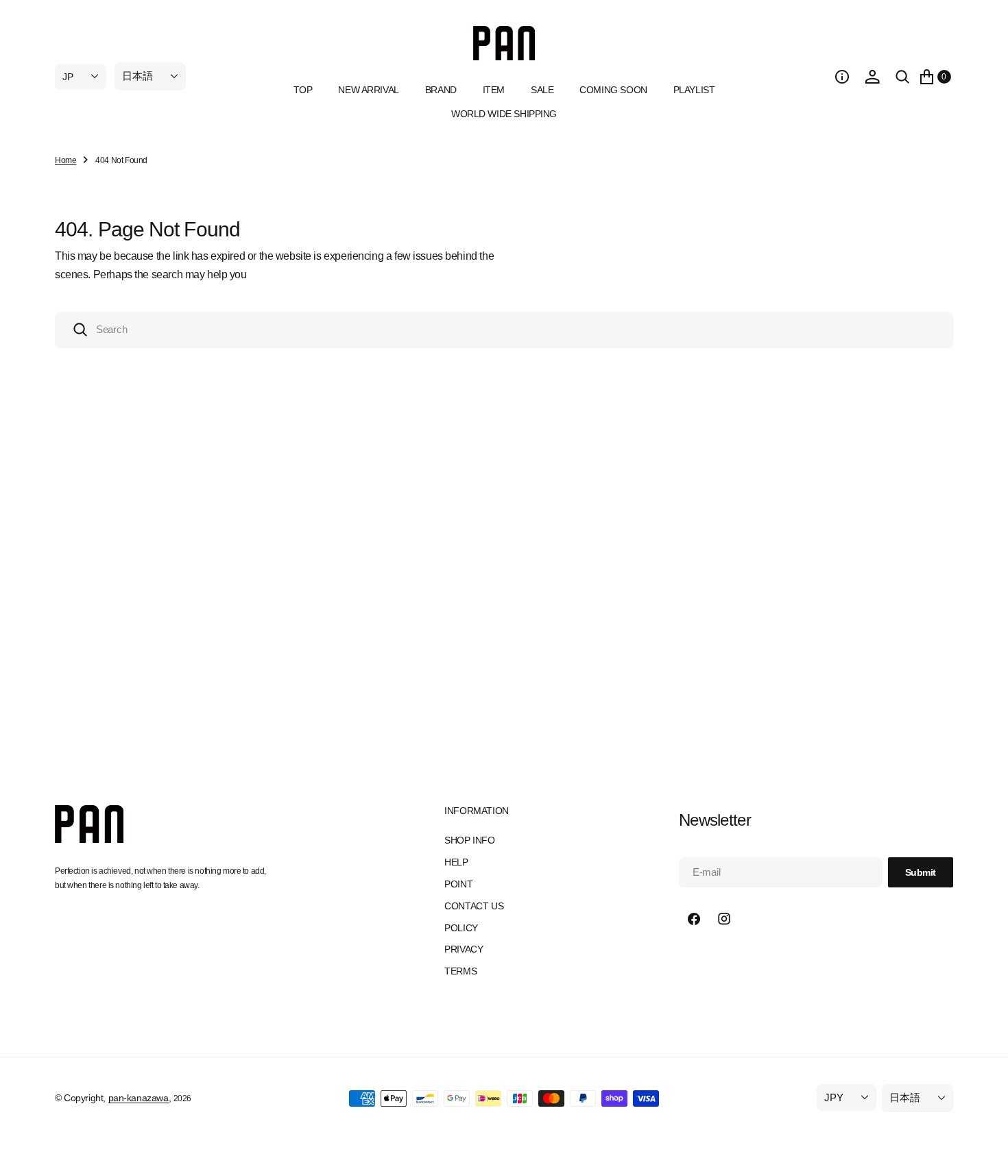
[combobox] (504, 330)
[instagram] (724, 919)
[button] (842, 77)
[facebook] (694, 919)
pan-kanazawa (138, 1097)
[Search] (902, 77)
